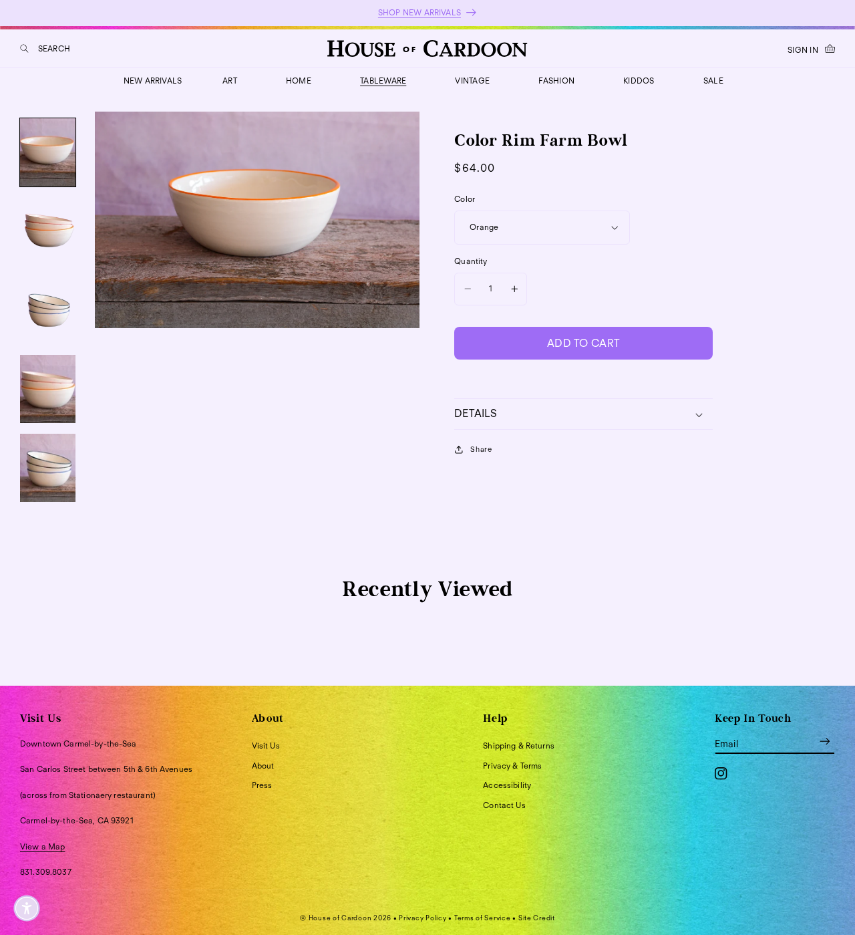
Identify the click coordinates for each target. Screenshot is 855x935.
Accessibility (507, 785)
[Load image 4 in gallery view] (47, 389)
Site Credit (536, 918)
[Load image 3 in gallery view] (47, 310)
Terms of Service (482, 918)
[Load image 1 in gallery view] (47, 152)
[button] (45, 48)
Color (464, 199)
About (263, 766)
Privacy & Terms (512, 766)
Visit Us (266, 746)
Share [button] (481, 449)
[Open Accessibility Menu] (26, 908)
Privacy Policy (422, 918)
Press (262, 785)
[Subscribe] (825, 741)
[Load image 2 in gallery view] (47, 231)
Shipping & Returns (518, 746)
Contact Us (504, 805)
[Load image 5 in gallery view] (47, 468)
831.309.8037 (45, 872)
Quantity (470, 261)
